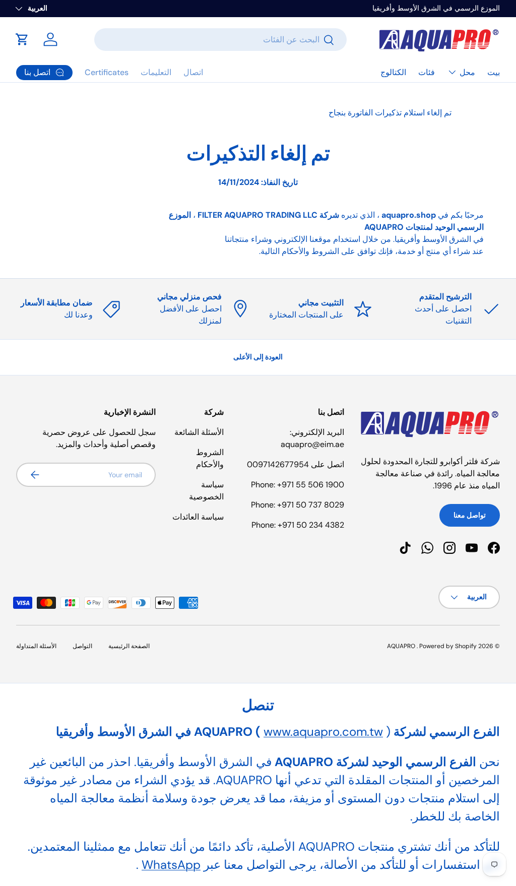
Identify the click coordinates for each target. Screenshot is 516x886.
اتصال (193, 72)
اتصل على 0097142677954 (295, 464)
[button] (22, 39)
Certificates (106, 72)
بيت (493, 72)
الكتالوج (393, 72)
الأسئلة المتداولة (36, 646)
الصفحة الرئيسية (129, 646)
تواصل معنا (470, 515)
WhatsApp (171, 864)
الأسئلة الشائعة (199, 432)
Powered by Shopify (448, 646)
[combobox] (220, 39)
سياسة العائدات (198, 517)
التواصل (82, 646)
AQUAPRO (401, 646)
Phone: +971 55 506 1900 (297, 484)
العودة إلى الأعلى (258, 356)
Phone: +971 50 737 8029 (297, 504)
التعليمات (156, 72)
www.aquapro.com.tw (323, 731)
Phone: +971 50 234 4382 (297, 525)
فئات (426, 72)
